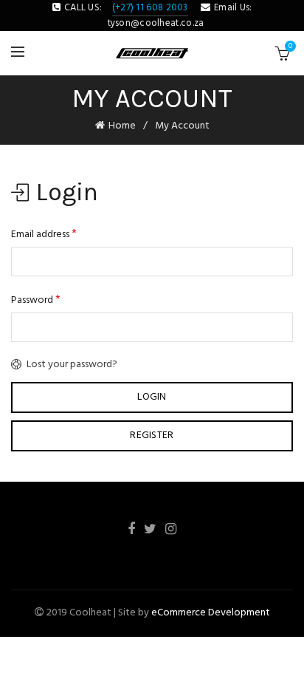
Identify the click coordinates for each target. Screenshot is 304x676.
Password (36, 300)
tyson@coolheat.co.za (156, 23)
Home (122, 125)
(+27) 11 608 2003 (150, 8)
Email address (44, 234)
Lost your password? (72, 364)
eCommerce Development (210, 612)
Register (151, 435)
